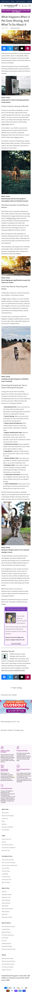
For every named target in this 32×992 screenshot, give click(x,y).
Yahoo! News (5, 124)
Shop (12, 1)
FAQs (3, 821)
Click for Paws (6, 871)
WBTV (5, 299)
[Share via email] (22, 48)
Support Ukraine (6, 969)
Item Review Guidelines (8, 847)
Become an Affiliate (7, 827)
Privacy (4, 842)
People (17, 137)
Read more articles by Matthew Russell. (13, 670)
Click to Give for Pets (8, 860)
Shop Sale (5, 914)
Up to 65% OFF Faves (16, 711)
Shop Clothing (6, 900)
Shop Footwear (6, 903)
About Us (4, 824)
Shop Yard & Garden (7, 908)
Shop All (4, 891)
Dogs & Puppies (6, 932)
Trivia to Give (5, 868)
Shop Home (5, 906)
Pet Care (4, 940)
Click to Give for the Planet (9, 865)
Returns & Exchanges (8, 815)
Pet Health (5, 938)
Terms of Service (6, 839)
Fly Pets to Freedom (7, 967)
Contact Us (5, 818)
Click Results (5, 830)
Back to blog (17, 688)
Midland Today (11, 218)
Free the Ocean (6, 876)
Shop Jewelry (6, 911)
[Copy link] (16, 48)
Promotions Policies (7, 844)
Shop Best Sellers (7, 894)
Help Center (5, 813)
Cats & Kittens (6, 929)
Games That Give (6, 879)
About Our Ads (6, 850)
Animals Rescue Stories (8, 926)
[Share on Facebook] (4, 48)
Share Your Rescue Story (9, 949)
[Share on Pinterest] (28, 48)
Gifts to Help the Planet (8, 961)
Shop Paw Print (6, 897)
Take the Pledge (16, 643)
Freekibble (5, 874)
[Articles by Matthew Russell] (4, 656)
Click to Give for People (8, 862)
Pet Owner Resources (8, 935)
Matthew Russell (15, 28)
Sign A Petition (6, 882)
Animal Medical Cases (8, 964)
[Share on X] (10, 48)
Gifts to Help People (7, 958)
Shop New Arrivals (7, 917)
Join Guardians (20, 1)
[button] (20, 6)
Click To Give (5, 1)
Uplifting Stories (6, 943)
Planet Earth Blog (7, 946)
